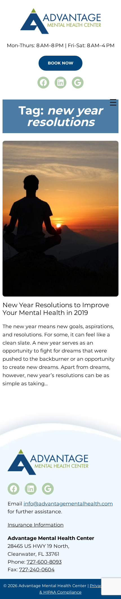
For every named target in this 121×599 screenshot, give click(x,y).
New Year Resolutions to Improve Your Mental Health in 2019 (56, 309)
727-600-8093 (44, 562)
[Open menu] (113, 102)
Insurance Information (36, 525)
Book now (60, 63)
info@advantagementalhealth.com (68, 504)
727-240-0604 (37, 569)
